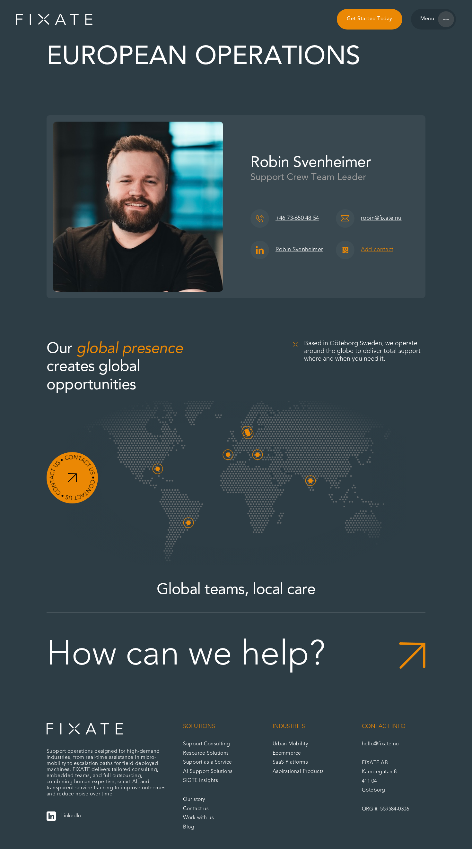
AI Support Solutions (208, 771)
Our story (194, 799)
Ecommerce (287, 753)
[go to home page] (54, 19)
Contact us (196, 808)
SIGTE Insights (200, 780)
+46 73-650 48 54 (297, 218)
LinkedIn (71, 816)
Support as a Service (207, 762)
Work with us (198, 817)
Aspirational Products (298, 771)
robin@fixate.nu (381, 218)
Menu (427, 18)
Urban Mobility (290, 744)
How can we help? (186, 656)
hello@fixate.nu (380, 744)
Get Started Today (369, 18)
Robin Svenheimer (299, 250)
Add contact (377, 250)
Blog (188, 827)
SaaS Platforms (290, 762)
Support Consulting (206, 744)
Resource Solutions (206, 753)
